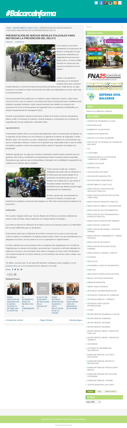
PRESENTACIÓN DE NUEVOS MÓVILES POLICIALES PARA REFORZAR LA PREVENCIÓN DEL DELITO (40, 37)
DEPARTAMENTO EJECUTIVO (25, 28)
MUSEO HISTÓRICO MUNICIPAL (100, 278)
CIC (88, 149)
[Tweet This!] (15, 269)
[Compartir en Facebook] (15, 274)
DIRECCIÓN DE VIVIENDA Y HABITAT (102, 253)
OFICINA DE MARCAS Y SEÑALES (100, 299)
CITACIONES (92, 153)
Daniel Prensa (67, 425)
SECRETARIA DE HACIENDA (98, 323)
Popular (90, 391)
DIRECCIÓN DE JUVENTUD (98, 225)
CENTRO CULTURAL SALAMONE (100, 138)
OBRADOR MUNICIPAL (96, 282)
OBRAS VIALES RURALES (97, 287)
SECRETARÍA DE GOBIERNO (99, 318)
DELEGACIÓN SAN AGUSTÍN (99, 176)
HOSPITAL (91, 270)
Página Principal (46, 320)
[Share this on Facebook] (13, 269)
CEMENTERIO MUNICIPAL (97, 134)
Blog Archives (111, 391)
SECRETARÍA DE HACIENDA (98, 327)
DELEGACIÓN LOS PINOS (97, 172)
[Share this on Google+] (18, 269)
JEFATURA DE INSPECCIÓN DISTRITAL (103, 274)
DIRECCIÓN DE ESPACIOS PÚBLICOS (102, 202)
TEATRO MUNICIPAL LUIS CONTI (100, 385)
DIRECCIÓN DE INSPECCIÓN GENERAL (103, 221)
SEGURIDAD (92, 344)
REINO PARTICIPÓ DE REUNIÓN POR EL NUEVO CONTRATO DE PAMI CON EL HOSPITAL (13, 304)
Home (9, 28)
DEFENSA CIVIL (93, 168)
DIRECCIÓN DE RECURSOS (98, 242)
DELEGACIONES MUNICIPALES (99, 180)
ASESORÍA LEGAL (94, 125)
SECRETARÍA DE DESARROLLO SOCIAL (103, 314)
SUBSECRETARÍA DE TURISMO (100, 380)
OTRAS (90, 310)
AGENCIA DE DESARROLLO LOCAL (101, 121)
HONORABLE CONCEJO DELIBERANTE (103, 265)
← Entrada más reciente (13, 320)
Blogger (83, 419)
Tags (99, 391)
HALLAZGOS (92, 261)
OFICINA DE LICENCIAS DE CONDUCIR (103, 295)
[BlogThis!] (10, 274)
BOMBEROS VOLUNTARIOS (98, 130)
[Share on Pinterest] (21, 269)
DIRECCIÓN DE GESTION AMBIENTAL (102, 210)
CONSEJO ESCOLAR (95, 163)
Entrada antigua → (76, 320)
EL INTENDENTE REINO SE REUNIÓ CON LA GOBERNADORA (28, 304)
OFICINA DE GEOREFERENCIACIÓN (102, 291)
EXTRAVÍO (91, 257)
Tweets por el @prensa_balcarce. (99, 111)
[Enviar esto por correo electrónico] (8, 274)
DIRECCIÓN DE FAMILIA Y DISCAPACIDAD (104, 206)
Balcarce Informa (62, 419)
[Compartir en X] (13, 274)
